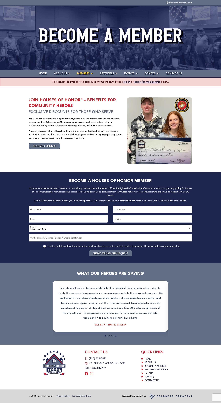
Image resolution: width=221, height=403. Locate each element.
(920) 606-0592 (98, 358)
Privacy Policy (63, 396)
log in (127, 82)
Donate (150, 73)
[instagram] (91, 374)
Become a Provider (156, 370)
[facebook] (86, 374)
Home (43, 73)
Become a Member (44, 146)
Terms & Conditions (81, 396)
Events (129, 73)
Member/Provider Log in (180, 3)
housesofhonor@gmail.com (107, 363)
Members (83, 73)
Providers (107, 73)
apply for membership (147, 82)
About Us (60, 73)
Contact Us (174, 73)
